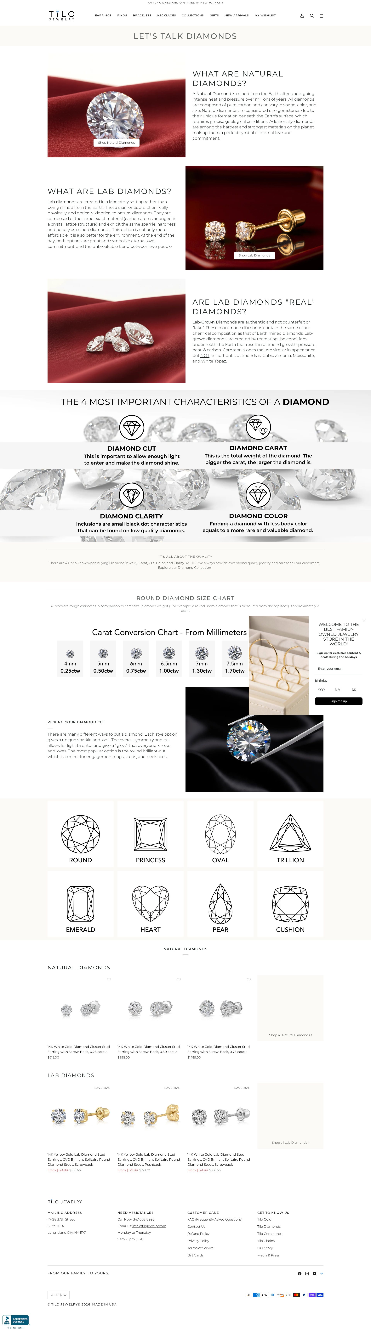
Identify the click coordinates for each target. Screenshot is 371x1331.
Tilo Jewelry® (66, 1304)
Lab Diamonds (71, 1075)
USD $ (56, 1295)
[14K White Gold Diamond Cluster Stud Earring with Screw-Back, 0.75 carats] (220, 1008)
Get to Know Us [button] (273, 1213)
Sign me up (338, 701)
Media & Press (268, 1255)
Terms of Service (200, 1248)
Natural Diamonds (79, 967)
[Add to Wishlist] (109, 979)
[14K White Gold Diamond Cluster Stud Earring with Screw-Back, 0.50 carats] (150, 1008)
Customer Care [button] (203, 1213)
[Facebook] (299, 1273)
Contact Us (196, 1226)
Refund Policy (198, 1234)
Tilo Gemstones (269, 1234)
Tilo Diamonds (269, 1226)
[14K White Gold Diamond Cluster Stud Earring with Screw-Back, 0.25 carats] (81, 1008)
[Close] (364, 620)
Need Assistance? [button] (135, 1213)
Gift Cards (195, 1255)
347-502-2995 (143, 1219)
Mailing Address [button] (65, 1213)
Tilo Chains (266, 1241)
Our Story (265, 1248)
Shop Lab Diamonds (254, 255)
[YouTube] (314, 1273)
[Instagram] (307, 1273)
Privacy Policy (198, 1241)
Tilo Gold (264, 1219)
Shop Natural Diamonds (116, 142)
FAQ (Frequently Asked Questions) (214, 1219)
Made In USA (104, 1304)
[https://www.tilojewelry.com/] (321, 1273)
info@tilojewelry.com (149, 1226)
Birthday (321, 680)
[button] (103, 15)
